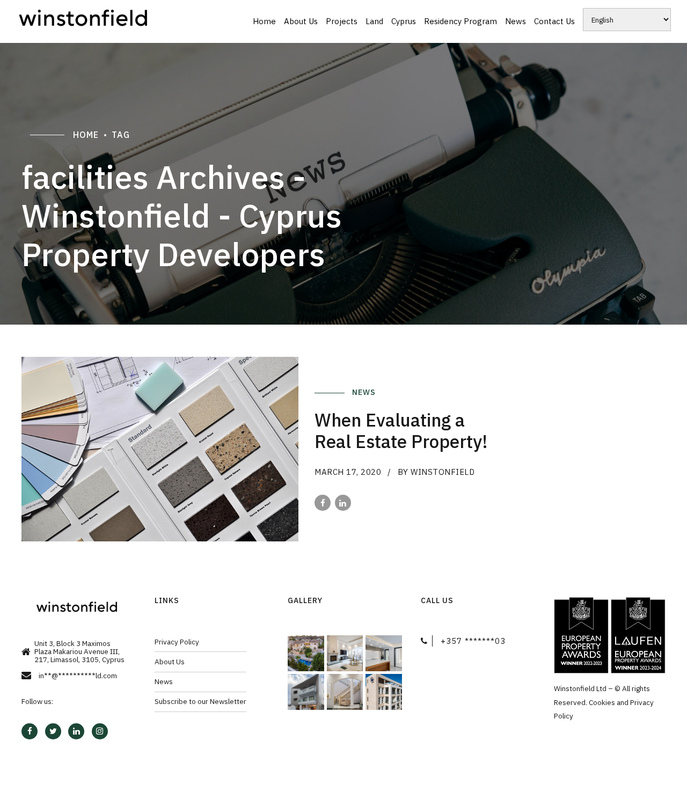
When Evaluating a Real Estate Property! (401, 430)
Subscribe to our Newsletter (200, 701)
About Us (301, 21)
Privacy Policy (177, 642)
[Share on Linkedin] (343, 503)
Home (264, 21)
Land (374, 21)
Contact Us (554, 21)
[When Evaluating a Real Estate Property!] (159, 449)
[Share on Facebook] (323, 503)
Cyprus (403, 21)
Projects (341, 21)
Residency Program (460, 21)
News (515, 21)
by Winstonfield (436, 472)
